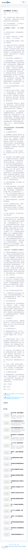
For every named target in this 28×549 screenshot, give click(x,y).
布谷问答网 (22, 546)
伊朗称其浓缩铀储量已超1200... (18, 534)
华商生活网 (13, 546)
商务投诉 (9, 546)
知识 (15, 544)
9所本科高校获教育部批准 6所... (17, 421)
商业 (18, 544)
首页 (2, 6)
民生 (13, 544)
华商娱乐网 (18, 546)
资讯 (5, 6)
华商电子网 (5, 547)
